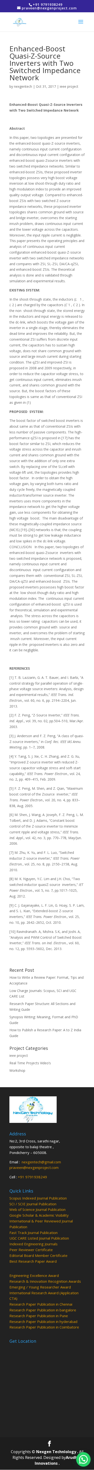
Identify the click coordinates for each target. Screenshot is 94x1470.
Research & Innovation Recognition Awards (45, 1281)
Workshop (17, 1070)
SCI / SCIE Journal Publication (32, 1203)
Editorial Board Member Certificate (38, 1255)
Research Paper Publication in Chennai (40, 1304)
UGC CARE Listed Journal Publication (39, 1238)
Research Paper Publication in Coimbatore (44, 1327)
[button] (83, 1459)
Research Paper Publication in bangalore (42, 1310)
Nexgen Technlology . (57, 1451)
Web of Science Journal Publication (37, 1209)
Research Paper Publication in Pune (38, 1315)
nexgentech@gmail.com (41, 1162)
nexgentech (23, 86)
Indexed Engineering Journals (33, 1243)
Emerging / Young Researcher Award (40, 1287)
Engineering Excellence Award (34, 1275)
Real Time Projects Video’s (30, 1063)
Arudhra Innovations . (58, 1460)
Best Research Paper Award (33, 1261)
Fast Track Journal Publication (33, 1232)
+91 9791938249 (32, 1176)
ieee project (69, 86)
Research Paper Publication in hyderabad (43, 1321)
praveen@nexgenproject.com (34, 1167)
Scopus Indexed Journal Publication (38, 1198)
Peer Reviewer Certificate (31, 1249)
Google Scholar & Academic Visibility (39, 1215)
